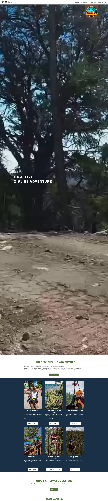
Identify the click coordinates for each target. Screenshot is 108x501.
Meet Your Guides (93, 2)
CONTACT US (75, 469)
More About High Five (84, 2)
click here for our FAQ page (77, 460)
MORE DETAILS (32, 423)
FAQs (105, 2)
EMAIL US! (54, 489)
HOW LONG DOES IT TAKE (54, 469)
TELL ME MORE (75, 423)
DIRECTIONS (53, 423)
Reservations (100, 2)
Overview (77, 2)
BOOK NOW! (54, 375)
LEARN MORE (32, 469)
